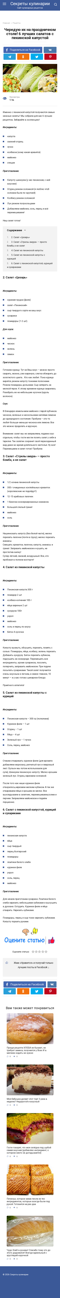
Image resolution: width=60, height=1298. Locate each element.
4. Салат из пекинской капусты (27, 250)
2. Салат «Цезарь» (20, 237)
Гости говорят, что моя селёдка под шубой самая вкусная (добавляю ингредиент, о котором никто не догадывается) (29, 1150)
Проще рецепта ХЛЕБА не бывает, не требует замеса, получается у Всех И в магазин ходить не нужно (26, 1050)
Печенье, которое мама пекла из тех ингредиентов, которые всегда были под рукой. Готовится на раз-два (28, 1201)
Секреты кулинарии (30, 3)
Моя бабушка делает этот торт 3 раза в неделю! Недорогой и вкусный (27, 1100)
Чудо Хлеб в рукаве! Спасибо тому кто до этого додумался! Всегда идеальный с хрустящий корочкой (28, 1253)
